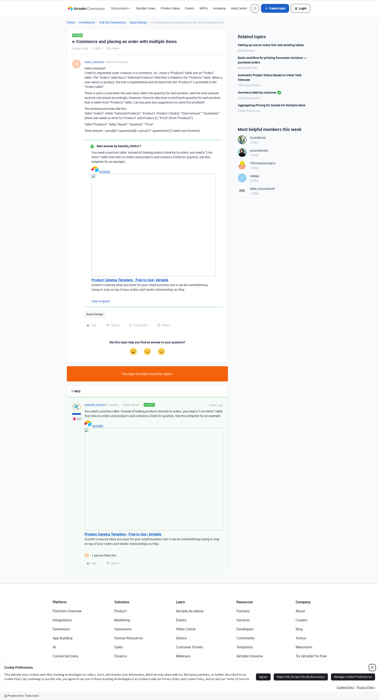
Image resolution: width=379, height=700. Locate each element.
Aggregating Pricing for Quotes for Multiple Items (272, 105)
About (300, 611)
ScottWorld (258, 138)
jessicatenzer (259, 150)
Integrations (62, 620)
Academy (219, 8)
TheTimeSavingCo (262, 163)
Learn (180, 602)
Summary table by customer (257, 92)
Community (87, 22)
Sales (118, 647)
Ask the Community (112, 22)
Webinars (183, 656)
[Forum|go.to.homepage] (86, 8)
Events (189, 8)
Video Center (186, 629)
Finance (120, 656)
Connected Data (65, 656)
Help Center (239, 8)
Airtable (104, 171)
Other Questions (249, 85)
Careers (301, 620)
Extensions (61, 629)
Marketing (122, 620)
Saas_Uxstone (94, 62)
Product (120, 611)
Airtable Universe (249, 656)
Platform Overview (67, 611)
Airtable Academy (190, 611)
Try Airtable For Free (311, 656)
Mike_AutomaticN (262, 189)
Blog (299, 629)
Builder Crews (146, 8)
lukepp (254, 176)
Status (301, 638)
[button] (275, 8)
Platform (60, 602)
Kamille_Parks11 (96, 405)
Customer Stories (189, 647)
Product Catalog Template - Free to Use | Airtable (129, 279)
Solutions (121, 602)
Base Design (138, 22)
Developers (245, 629)
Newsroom (304, 647)
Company (303, 602)
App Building (62, 638)
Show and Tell (247, 68)
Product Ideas (170, 8)
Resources (244, 602)
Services (243, 620)
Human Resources (128, 638)
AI (54, 647)
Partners (243, 611)
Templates (244, 647)
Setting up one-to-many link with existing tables (271, 45)
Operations (122, 629)
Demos (181, 638)
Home (71, 22)
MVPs (204, 8)
